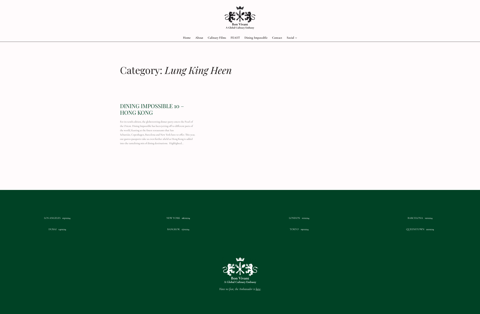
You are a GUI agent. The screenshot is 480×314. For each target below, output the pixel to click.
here (258, 289)
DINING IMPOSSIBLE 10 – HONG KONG (152, 109)
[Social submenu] (296, 38)
